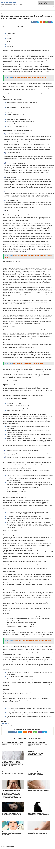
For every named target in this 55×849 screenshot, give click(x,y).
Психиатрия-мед (8, 2)
